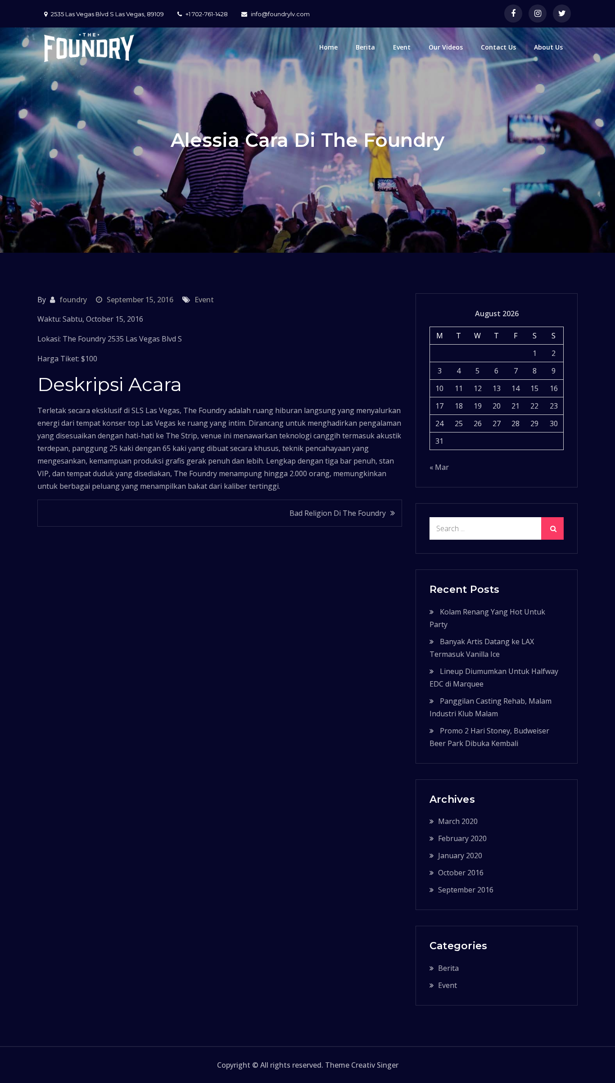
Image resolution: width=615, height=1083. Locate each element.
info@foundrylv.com (280, 14)
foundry (73, 300)
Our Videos (446, 47)
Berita (365, 47)
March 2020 (458, 821)
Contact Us (498, 47)
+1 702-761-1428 (206, 14)
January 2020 (460, 855)
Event (402, 47)
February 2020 (462, 838)
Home (328, 47)
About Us (548, 47)
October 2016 (461, 873)
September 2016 (465, 890)
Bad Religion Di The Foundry (337, 513)
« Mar (439, 467)
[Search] (552, 528)
